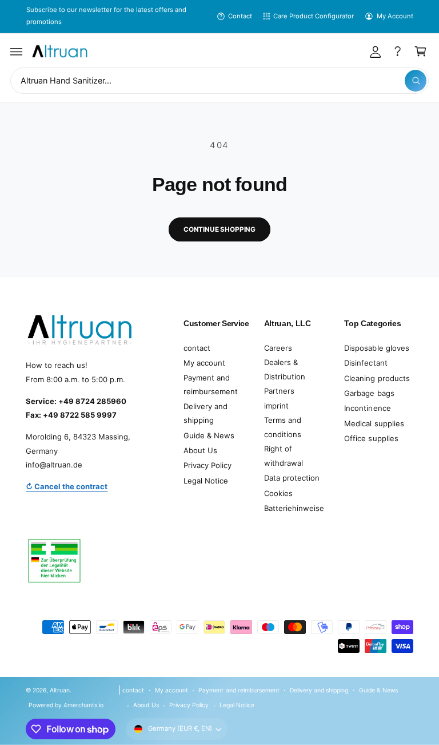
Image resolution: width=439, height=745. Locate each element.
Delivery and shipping (205, 413)
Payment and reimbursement (210, 385)
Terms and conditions (282, 427)
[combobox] (219, 81)
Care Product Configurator (313, 16)
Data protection (292, 477)
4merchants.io (83, 705)
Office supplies (371, 438)
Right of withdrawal (283, 455)
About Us (200, 450)
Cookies (278, 493)
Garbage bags (369, 393)
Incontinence (367, 408)
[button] (16, 51)
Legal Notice (205, 480)
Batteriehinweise (294, 508)
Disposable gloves (376, 347)
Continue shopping (219, 229)
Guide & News (208, 435)
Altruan (60, 690)
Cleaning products (376, 378)
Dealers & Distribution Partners (284, 376)
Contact (240, 16)
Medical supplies (374, 423)
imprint (276, 405)
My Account (395, 16)
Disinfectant (365, 362)
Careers (278, 347)
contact (196, 347)
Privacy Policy (207, 465)
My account (204, 362)
